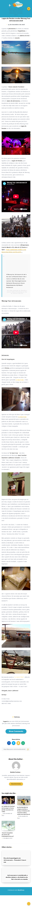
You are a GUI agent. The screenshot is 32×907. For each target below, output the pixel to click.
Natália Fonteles (15, 772)
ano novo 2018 (13, 721)
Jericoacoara (25, 721)
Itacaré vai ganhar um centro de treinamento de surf (8, 834)
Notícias (17, 717)
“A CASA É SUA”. (19, 677)
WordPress (21, 890)
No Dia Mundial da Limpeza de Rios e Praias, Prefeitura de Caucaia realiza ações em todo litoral (23, 811)
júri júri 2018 (6, 723)
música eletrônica (16, 723)
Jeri (20, 721)
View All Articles (16, 784)
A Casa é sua (22, 417)
